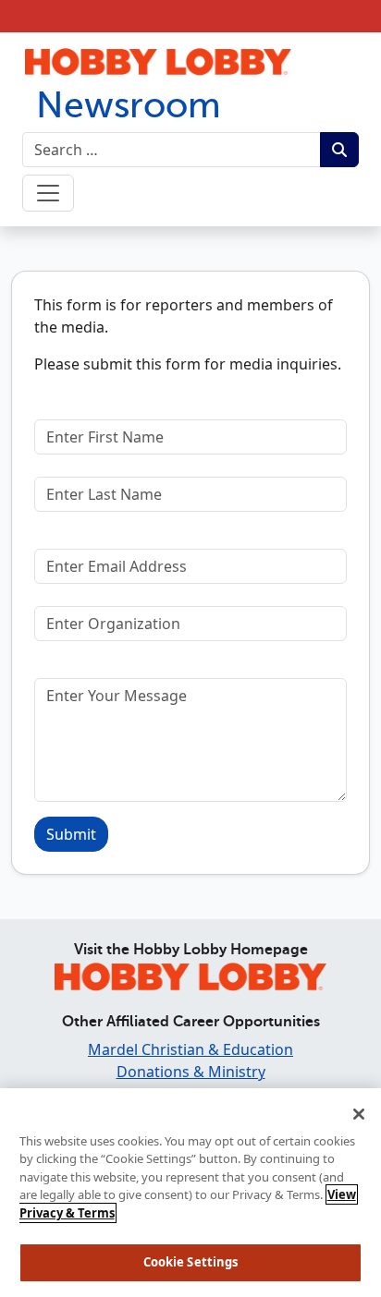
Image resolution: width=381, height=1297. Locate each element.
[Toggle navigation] (48, 193)
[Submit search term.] (339, 149)
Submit (71, 834)
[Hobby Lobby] (190, 974)
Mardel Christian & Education (190, 1049)
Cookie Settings (191, 1262)
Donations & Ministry (191, 1071)
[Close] (358, 1114)
